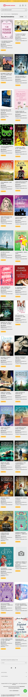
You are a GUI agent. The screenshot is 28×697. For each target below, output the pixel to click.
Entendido (24, 695)
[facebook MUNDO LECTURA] (15, 667)
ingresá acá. (22, 686)
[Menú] (25, 5)
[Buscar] (25, 10)
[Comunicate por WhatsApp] (25, 691)
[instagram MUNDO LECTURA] (11, 667)
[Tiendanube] (14, 690)
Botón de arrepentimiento (14, 687)
